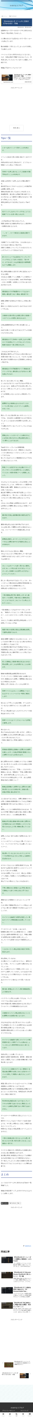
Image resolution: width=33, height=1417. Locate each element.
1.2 (20, 1203)
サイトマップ (24, 1410)
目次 (14, 128)
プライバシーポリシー (8, 1410)
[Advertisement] (16, 105)
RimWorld (5, 1203)
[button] (29, 694)
